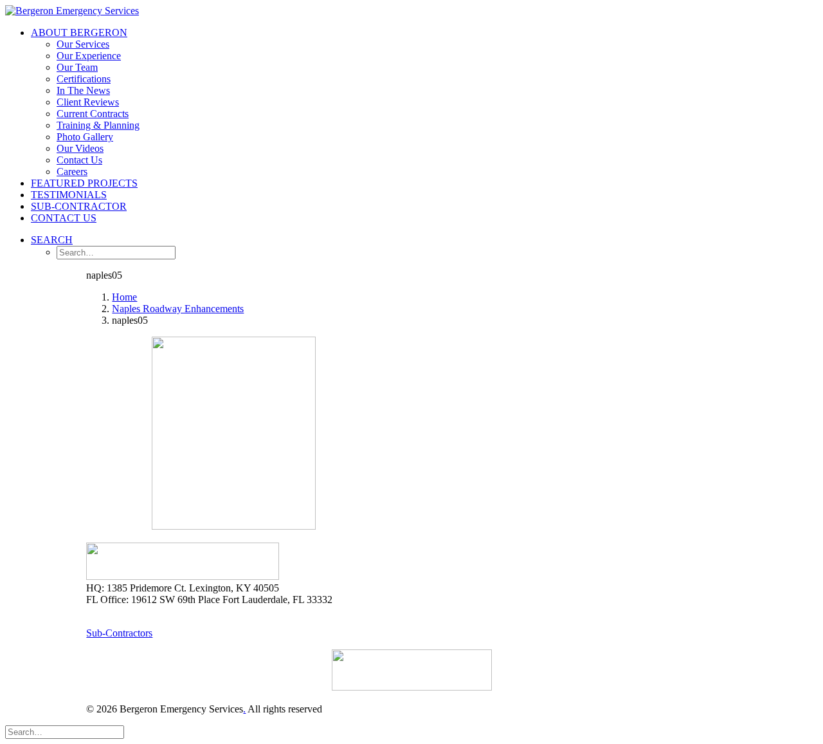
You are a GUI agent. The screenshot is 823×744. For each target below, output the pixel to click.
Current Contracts (93, 113)
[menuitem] (424, 102)
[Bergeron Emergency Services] (411, 11)
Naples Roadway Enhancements (178, 308)
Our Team (77, 67)
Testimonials (69, 194)
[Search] (64, 731)
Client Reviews (88, 102)
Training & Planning (98, 125)
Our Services (83, 44)
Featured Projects (84, 183)
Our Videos (80, 148)
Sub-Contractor (79, 206)
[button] (52, 239)
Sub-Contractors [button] (119, 633)
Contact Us (79, 159)
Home (124, 297)
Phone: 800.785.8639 (130, 611)
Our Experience (89, 55)
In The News (83, 90)
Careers (72, 171)
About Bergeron (79, 32)
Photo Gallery (85, 136)
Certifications (84, 78)
